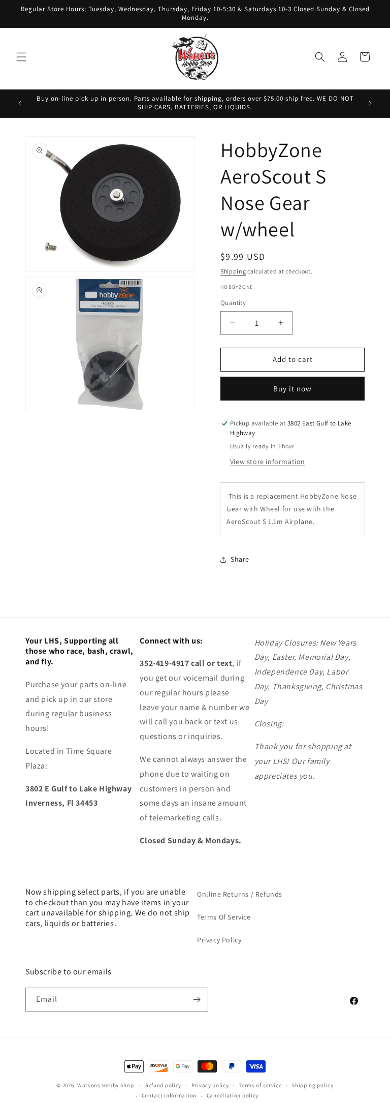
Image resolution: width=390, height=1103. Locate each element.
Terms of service (260, 1085)
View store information (267, 461)
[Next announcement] (370, 103)
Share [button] (240, 559)
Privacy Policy (219, 939)
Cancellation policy (232, 1095)
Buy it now (292, 388)
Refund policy (163, 1085)
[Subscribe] (196, 1000)
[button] (21, 57)
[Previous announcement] (20, 103)
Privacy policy (210, 1085)
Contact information (169, 1095)
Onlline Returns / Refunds (239, 894)
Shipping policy (312, 1085)
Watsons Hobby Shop (105, 1085)
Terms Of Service (224, 917)
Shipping (233, 271)
